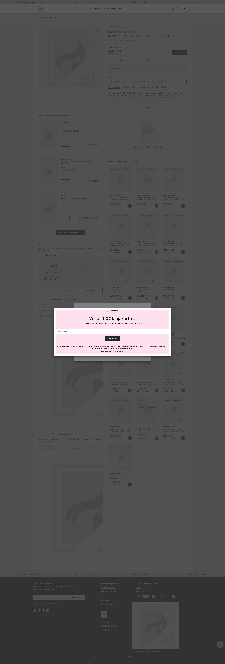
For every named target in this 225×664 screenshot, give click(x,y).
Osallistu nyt (112, 339)
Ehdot (102, 351)
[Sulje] (169, 306)
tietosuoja (109, 351)
